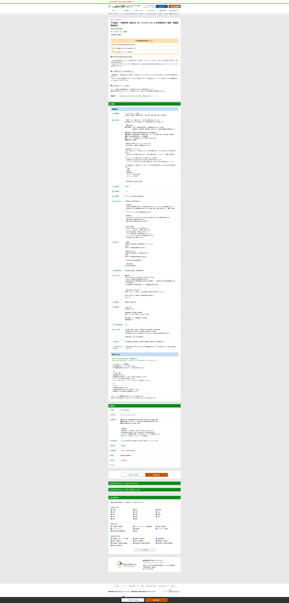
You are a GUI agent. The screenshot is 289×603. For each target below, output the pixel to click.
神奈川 (114, 512)
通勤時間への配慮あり (163, 541)
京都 (136, 516)
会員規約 (142, 586)
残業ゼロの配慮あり (117, 545)
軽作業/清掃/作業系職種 (118, 531)
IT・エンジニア (116, 529)
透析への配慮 (138, 96)
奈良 (113, 516)
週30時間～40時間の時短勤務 (119, 543)
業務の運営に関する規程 (151, 586)
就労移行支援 (162, 10)
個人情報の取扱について (134, 586)
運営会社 (173, 586)
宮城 (136, 510)
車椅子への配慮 (130, 96)
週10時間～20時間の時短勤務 (165, 543)
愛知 (113, 514)
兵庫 (113, 519)
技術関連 (137, 529)
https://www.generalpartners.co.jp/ (152, 562)
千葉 (136, 512)
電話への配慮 (122, 96)
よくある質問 (152, 7)
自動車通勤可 (161, 538)
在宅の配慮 (113, 34)
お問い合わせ (145, 7)
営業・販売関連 (161, 526)
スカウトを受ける (150, 10)
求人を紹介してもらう (138, 10)
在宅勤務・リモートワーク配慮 (120, 538)
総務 (136, 531)
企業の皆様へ (117, 586)
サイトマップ (124, 586)
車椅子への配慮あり (140, 538)
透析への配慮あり (139, 541)
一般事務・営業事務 (117, 526)
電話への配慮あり (116, 541)
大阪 (159, 516)
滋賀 (136, 514)
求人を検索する (126, 10)
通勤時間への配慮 (146, 96)
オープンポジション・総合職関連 (143, 526)
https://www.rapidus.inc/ (127, 415)
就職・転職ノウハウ (174, 10)
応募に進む (156, 475)
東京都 (159, 510)
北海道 (114, 510)
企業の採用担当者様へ (150, 5)
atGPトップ (114, 10)
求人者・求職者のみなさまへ (163, 586)
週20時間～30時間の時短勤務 (142, 543)
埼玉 (159, 512)
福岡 (136, 519)
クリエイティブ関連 (163, 529)
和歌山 (159, 514)
